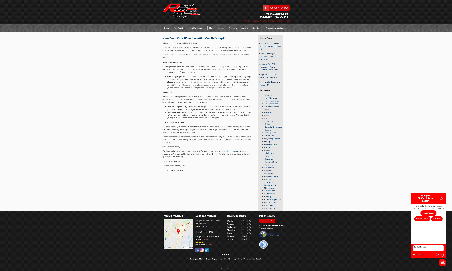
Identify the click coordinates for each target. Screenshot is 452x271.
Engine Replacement (272, 138)
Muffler (267, 150)
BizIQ (415, 254)
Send (440, 255)
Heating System (271, 144)
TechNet (268, 179)
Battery (267, 115)
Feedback (233, 28)
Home (166, 28)
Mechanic (268, 147)
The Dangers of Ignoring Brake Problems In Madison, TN (270, 46)
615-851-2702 (278, 8)
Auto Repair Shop (271, 104)
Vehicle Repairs (270, 202)
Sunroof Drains (270, 168)
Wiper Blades (270, 208)
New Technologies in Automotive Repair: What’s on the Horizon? (270, 56)
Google (210, 245)
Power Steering (270, 156)
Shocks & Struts (271, 162)
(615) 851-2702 (207, 232)
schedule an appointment (231, 151)
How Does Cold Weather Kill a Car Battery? (193, 38)
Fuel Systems (270, 141)
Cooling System (271, 133)
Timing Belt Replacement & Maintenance (270, 185)
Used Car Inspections (273, 199)
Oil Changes (269, 153)
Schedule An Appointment (276, 28)
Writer (194, 43)
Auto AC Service (271, 98)
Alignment (268, 95)
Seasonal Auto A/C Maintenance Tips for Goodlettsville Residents (268, 67)
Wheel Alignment (271, 205)
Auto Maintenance (196, 28)
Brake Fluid (269, 121)
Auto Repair (178, 28)
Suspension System (272, 176)
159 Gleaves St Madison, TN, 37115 (274, 15)
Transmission (270, 194)
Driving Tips (269, 136)
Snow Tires (269, 165)
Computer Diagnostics (273, 127)
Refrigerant (269, 159)
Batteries (177, 161)
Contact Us (267, 221)
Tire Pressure (270, 191)
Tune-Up (268, 196)
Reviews (220, 28)
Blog (211, 28)
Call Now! (437, 219)
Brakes (267, 124)
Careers (244, 28)
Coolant (268, 130)
